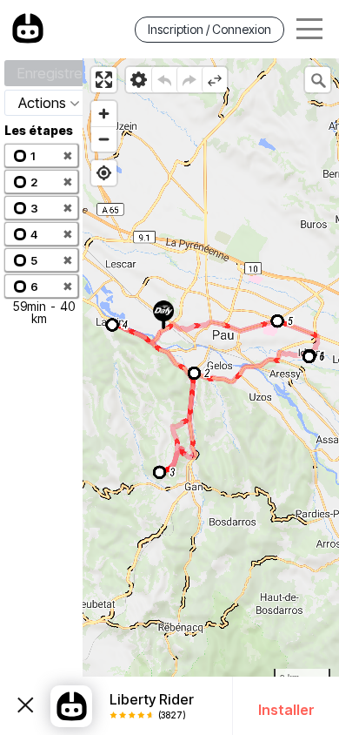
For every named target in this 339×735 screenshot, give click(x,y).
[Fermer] (25, 706)
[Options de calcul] (138, 79)
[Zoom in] (103, 113)
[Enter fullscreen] (103, 79)
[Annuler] (163, 79)
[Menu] (309, 29)
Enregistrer (52, 73)
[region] (211, 396)
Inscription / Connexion (209, 29)
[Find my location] (103, 172)
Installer (286, 709)
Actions (42, 102)
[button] (41, 155)
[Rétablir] (189, 79)
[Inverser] (214, 79)
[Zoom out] (103, 139)
